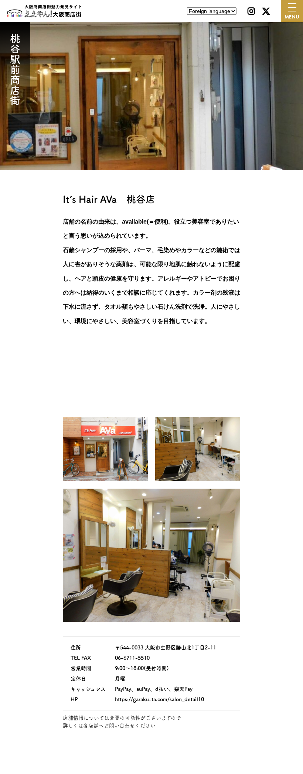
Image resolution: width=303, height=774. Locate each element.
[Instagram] (251, 11)
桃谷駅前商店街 (15, 69)
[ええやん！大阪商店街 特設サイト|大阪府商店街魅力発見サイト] (44, 11)
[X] (266, 11)
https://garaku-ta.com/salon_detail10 (159, 699)
